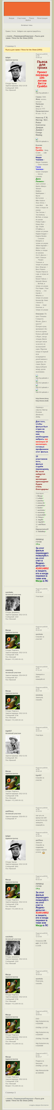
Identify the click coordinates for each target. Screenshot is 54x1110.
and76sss (9, 811)
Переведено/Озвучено (23, 36)
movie (9, 36)
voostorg (9, 670)
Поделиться (40, 54)
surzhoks (9, 592)
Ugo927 (8, 731)
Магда (8, 630)
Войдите (20, 31)
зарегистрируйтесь (34, 31)
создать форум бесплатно (39, 1105)
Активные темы (26, 25)
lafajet (8, 58)
